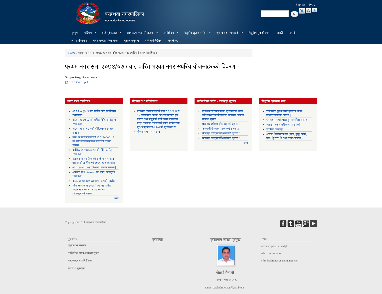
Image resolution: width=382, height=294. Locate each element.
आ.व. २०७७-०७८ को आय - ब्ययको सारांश (94, 181)
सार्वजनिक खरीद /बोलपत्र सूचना (83, 253)
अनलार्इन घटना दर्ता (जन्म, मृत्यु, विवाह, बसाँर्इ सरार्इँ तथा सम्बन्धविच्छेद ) (286, 136)
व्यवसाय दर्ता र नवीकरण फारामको (283, 125)
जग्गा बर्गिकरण (79, 40)
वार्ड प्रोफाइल (108, 33)
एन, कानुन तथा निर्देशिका (80, 260)
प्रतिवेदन (167, 33)
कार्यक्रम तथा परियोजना (138, 33)
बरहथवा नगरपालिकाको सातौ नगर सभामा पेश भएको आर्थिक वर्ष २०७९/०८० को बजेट (94, 161)
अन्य (116, 198)
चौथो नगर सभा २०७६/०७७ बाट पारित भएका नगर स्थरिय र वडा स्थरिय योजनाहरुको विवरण (92, 189)
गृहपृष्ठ (74, 33)
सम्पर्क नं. (173, 40)
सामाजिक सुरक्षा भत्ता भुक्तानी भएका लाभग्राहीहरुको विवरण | (284, 113)
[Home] (89, 12)
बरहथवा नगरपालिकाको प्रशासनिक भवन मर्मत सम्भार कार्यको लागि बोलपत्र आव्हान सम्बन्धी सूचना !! (223, 115)
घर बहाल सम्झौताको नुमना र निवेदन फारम (287, 120)
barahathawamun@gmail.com (228, 287)
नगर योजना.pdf (78, 82)
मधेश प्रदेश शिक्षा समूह (105, 40)
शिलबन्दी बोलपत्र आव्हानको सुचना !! (220, 129)
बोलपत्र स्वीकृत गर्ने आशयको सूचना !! (221, 124)
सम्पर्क (292, 33)
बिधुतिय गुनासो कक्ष (258, 33)
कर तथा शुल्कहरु (76, 268)
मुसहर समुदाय (131, 40)
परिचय (86, 33)
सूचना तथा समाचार (77, 245)
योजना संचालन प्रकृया (148, 132)
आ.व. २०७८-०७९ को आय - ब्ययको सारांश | (94, 167)
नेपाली (311, 4)
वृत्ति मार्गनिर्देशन (153, 40)
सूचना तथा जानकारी (226, 33)
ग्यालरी (279, 33)
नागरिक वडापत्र (274, 129)
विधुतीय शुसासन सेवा (193, 33)
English (300, 4)
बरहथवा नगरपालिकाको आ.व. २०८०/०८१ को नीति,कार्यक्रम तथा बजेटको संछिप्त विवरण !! (93, 141)
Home (71, 53)
